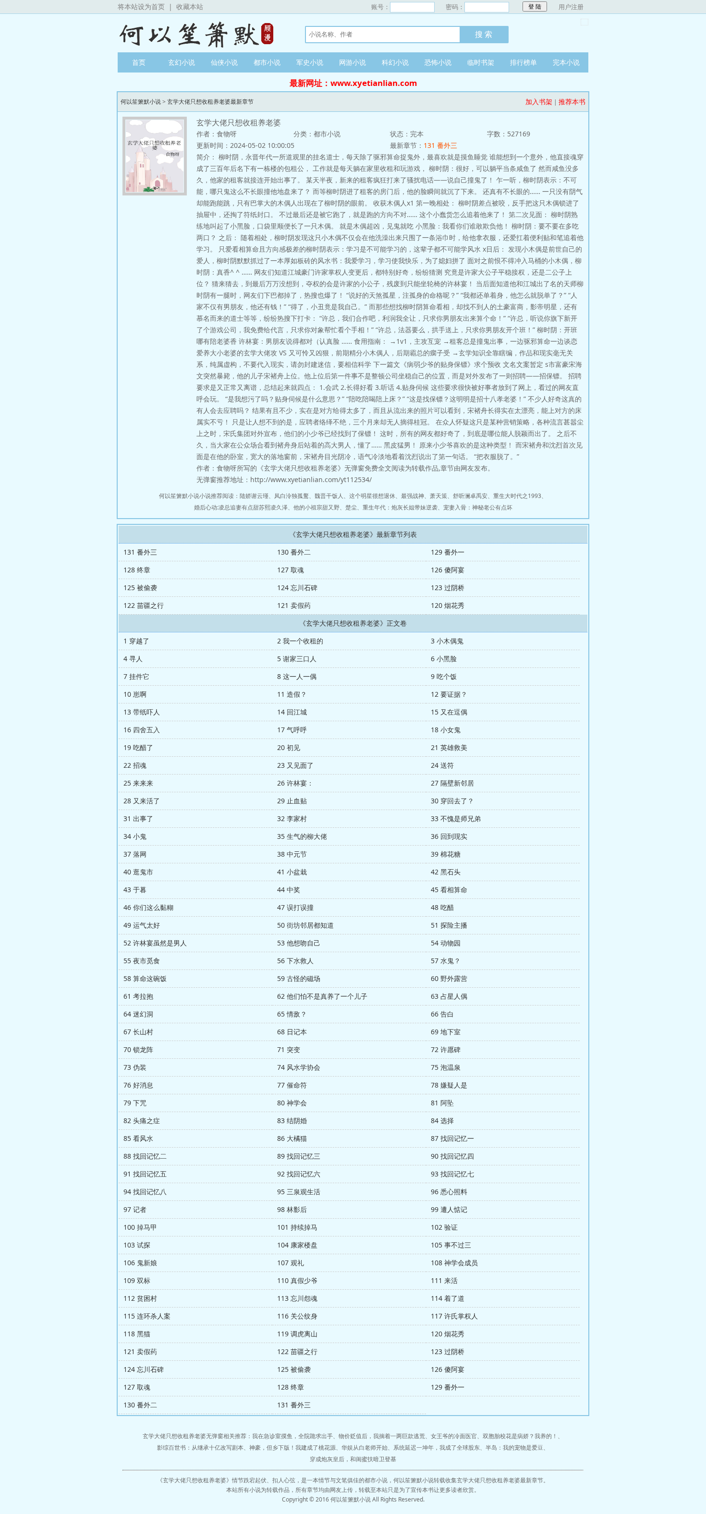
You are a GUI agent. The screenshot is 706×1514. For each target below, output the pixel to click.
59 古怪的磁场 (298, 978)
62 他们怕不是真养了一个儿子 (322, 996)
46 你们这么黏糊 (148, 907)
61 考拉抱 (138, 996)
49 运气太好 (141, 925)
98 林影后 (292, 1209)
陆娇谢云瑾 (254, 496)
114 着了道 (447, 1298)
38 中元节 (292, 854)
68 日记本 (292, 1031)
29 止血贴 (292, 800)
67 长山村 (138, 1031)
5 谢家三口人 (296, 658)
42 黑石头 (446, 871)
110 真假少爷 (297, 1280)
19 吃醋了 (138, 747)
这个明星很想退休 (372, 496)
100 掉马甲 (140, 1227)
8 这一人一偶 (296, 676)
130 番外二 (294, 552)
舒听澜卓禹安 (470, 496)
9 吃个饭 (444, 676)
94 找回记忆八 (145, 1191)
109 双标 (136, 1280)
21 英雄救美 (449, 747)
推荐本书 (572, 101)
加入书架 (538, 101)
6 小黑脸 (444, 658)
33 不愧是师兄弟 (456, 818)
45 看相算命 (449, 889)
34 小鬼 (134, 836)
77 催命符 (292, 1085)
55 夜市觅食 (141, 960)
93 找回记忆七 (452, 1173)
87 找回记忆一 (452, 1138)
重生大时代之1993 (517, 496)
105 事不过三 (451, 1244)
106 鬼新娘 (140, 1262)
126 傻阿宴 (447, 569)
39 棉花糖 (446, 854)
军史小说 (309, 62)
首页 (139, 62)
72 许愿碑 (446, 1049)
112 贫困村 (140, 1298)
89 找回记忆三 (298, 1156)
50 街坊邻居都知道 (305, 925)
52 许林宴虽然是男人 (155, 942)
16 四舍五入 (141, 729)
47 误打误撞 (295, 907)
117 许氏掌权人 (454, 1315)
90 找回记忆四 (452, 1156)
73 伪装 (134, 1067)
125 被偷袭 (140, 587)
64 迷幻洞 (138, 1013)
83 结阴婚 (292, 1120)
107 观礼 (290, 1262)
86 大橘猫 (292, 1138)
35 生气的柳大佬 (302, 836)
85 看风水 (138, 1138)
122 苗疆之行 (143, 605)
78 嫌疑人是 (449, 1085)
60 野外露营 (449, 978)
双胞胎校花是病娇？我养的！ (520, 1436)
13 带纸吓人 (141, 711)
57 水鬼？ (446, 960)
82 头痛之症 (141, 1120)
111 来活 (444, 1280)
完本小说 (566, 62)
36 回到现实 (449, 836)
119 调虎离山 (297, 1333)
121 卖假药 (294, 605)
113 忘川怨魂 (297, 1298)
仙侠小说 (224, 62)
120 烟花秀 (447, 605)
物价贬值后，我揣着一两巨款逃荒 (382, 1436)
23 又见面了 (295, 765)
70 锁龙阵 (138, 1049)
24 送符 (442, 765)
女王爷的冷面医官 (454, 1436)
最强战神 (412, 496)
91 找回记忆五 (145, 1173)
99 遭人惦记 (449, 1209)
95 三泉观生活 (298, 1191)
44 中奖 (288, 889)
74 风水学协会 (298, 1067)
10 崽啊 (134, 694)
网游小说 (352, 62)
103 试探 (136, 1244)
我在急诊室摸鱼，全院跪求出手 (292, 1436)
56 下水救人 (295, 960)
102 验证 (444, 1227)
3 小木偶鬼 (447, 640)
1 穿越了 (136, 640)
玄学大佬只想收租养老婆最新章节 (210, 101)
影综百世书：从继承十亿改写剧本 (200, 1447)
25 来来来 (138, 782)
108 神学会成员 (454, 1262)
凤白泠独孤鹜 (291, 496)
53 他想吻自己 (298, 942)
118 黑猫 (136, 1333)
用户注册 (571, 6)
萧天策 (438, 496)
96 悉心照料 (449, 1191)
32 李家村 (292, 818)
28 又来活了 (141, 800)
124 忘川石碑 (297, 587)
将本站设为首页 (141, 6)
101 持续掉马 (297, 1227)
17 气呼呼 (292, 729)
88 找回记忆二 (145, 1156)
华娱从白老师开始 (364, 1447)
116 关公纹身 (297, 1315)
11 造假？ (292, 694)
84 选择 (442, 1120)
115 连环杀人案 (146, 1315)
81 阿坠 (442, 1102)
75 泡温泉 (446, 1067)
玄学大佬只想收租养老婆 (194, 1480)
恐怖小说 (438, 62)
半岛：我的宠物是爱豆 (514, 1447)
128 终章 (136, 569)
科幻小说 (395, 62)
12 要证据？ (449, 694)
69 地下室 (446, 1031)
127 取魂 (290, 569)
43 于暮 (134, 889)
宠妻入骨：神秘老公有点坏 (477, 507)
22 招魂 (134, 765)
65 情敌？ (292, 1013)
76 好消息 (138, 1085)
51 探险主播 (449, 925)
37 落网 (134, 854)
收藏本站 (189, 6)
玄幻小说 (181, 62)
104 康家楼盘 (297, 1244)
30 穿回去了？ (452, 800)
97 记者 (134, 1209)
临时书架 (480, 62)
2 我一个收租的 (300, 640)
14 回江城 (292, 711)
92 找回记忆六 (298, 1173)
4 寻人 (133, 658)
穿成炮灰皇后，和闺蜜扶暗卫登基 (353, 1459)
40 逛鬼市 (138, 871)
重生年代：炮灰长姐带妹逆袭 (400, 507)
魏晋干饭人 (329, 496)
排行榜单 (523, 62)
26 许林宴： (295, 782)
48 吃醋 (442, 907)
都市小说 (267, 62)
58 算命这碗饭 (145, 978)
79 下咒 (134, 1102)
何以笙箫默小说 (202, 33)
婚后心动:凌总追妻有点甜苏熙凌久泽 (241, 507)
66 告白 (442, 1013)
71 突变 (288, 1049)
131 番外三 (440, 145)
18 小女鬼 (446, 729)
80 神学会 (292, 1102)
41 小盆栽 (292, 871)
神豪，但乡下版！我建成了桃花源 (292, 1447)
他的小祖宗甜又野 (316, 507)
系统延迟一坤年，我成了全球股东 (436, 1447)
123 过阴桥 (447, 587)
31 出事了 (138, 818)
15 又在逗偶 (449, 711)
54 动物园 (446, 942)
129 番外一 (447, 552)
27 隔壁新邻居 (452, 782)
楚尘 (351, 507)
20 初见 (288, 747)
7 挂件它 (136, 676)
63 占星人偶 (449, 996)
